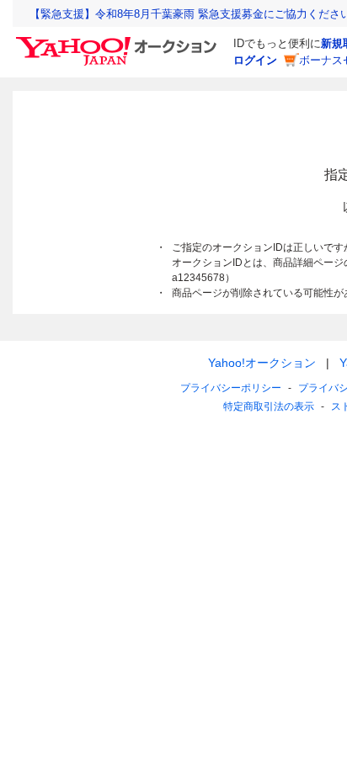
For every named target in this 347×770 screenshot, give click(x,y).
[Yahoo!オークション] (119, 41)
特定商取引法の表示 (268, 406)
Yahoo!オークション (262, 362)
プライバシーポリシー (230, 388)
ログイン (255, 60)
